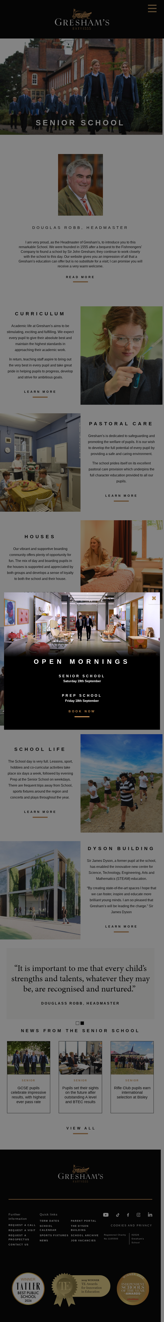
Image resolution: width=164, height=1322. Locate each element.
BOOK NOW (82, 711)
